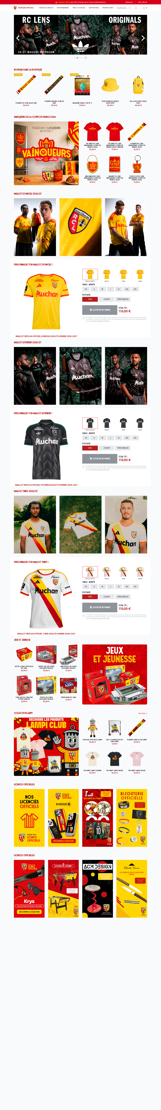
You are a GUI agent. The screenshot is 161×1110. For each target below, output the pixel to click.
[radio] (86, 289)
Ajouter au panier (101, 310)
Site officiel (142, 2)
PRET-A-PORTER (79, 8)
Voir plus (142, 713)
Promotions (107, 8)
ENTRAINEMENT (63, 8)
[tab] (90, 274)
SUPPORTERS (94, 8)
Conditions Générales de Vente (99, 321)
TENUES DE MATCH (46, 8)
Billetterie (129, 2)
